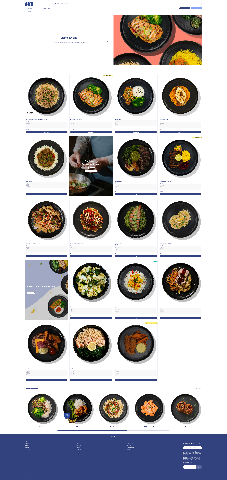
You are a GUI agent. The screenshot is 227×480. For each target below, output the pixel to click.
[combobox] (116, 3)
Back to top (113, 436)
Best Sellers (42, 426)
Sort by (26, 70)
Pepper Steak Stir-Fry (30, 181)
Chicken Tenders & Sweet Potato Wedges (123, 367)
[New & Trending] (78, 408)
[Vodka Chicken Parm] (180, 95)
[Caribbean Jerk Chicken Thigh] (180, 157)
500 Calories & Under (149, 426)
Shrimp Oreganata (74, 367)
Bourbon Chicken (118, 119)
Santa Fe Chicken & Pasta (30, 243)
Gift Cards (27, 447)
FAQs (77, 443)
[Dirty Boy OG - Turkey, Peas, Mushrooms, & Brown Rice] (46, 95)
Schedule (78, 447)
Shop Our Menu (28, 8)
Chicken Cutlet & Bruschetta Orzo (76, 243)
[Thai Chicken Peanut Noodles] (91, 95)
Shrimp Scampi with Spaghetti (165, 243)
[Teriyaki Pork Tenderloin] (180, 281)
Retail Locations (28, 449)
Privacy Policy (186, 462)
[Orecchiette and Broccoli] (91, 281)
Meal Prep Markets (46, 8)
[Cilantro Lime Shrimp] (135, 281)
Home (26, 11)
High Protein (113, 426)
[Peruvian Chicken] (135, 219)
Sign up (198, 467)
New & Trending (78, 426)
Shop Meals (27, 443)
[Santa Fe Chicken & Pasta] (46, 219)
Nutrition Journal (130, 447)
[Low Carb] (185, 408)
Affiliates (129, 449)
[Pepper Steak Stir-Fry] (46, 157)
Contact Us (78, 445)
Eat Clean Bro (29, 474)
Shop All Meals (199, 388)
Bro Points (27, 445)
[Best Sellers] (42, 408)
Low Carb (185, 426)
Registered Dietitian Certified (91, 171)
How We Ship (79, 449)
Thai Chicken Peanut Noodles (76, 119)
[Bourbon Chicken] (135, 95)
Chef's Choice (30, 11)
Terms (191, 462)
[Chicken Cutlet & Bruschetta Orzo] (91, 219)
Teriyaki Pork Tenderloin (164, 305)
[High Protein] (113, 408)
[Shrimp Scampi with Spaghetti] (180, 219)
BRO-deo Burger (29, 367)
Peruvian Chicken (118, 243)
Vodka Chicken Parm (163, 119)
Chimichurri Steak (118, 181)
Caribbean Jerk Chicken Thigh (165, 181)
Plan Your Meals (30, 293)
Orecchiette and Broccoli (75, 305)
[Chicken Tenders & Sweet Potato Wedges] (135, 343)
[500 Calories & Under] (149, 408)
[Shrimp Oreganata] (91, 343)
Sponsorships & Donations (132, 451)
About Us (129, 445)
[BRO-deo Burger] (46, 343)
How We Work (37, 8)
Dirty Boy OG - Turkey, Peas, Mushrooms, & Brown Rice (36, 119)
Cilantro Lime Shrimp (119, 305)
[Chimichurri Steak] (135, 157)
